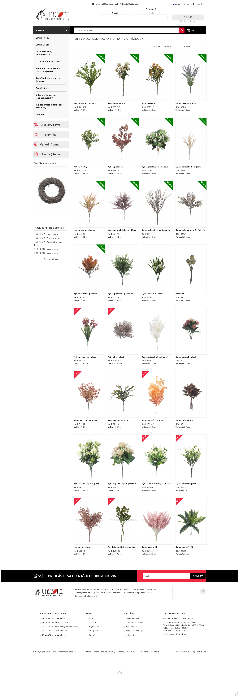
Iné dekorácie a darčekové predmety (50, 106)
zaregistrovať (132, 618)
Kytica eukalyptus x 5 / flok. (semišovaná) (196, 230)
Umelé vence (43, 44)
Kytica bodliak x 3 (116, 103)
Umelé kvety (42, 38)
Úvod (91, 618)
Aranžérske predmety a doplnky (48, 79)
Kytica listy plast (116, 357)
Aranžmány (41, 88)
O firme (92, 622)
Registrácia (94, 626)
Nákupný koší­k (95, 630)
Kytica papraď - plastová (85, 294)
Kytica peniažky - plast (152, 420)
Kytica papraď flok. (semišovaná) (123, 230)
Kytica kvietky (80, 167)
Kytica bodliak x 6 (184, 420)
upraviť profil (132, 626)
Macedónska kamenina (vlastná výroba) (48, 69)
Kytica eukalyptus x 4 (118, 420)
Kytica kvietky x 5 (150, 103)
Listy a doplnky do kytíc (48, 61)
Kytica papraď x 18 (184, 547)
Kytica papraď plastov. (84, 230)
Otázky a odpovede (127, 652)
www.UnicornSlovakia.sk (64, 652)
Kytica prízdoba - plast (85, 357)
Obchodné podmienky (104, 652)
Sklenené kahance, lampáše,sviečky (46, 96)
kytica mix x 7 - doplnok (85, 420)
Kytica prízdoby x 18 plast (86, 484)
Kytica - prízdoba (82, 547)
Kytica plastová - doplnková (155, 167)
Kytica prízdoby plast (186, 357)
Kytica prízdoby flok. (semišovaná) (192, 167)
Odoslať (198, 576)
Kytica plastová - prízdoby (120, 294)
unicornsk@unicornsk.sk (106, 4)
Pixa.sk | (187, 652)
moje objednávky (134, 630)
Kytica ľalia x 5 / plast (152, 294)
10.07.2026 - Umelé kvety (46, 253)
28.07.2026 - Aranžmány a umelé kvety (49, 243)
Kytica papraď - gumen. (85, 103)
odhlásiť (130, 635)
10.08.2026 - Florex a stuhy (47, 238)
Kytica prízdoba (115, 167)
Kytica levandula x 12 (186, 103)
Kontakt (93, 635)
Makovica (180, 294)
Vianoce (40, 114)
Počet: (187, 46)
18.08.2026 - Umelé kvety (46, 234)
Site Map (144, 652)
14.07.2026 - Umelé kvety (46, 249)
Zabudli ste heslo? (187, 21)
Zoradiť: (157, 46)
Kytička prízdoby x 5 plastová (122, 484)
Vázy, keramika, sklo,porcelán (44, 53)
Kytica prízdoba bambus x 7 (155, 357)
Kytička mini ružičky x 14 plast (156, 484)
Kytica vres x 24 (149, 547)
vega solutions (199, 652)
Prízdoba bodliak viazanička (121, 547)
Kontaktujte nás (130, 4)
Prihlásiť (188, 17)
